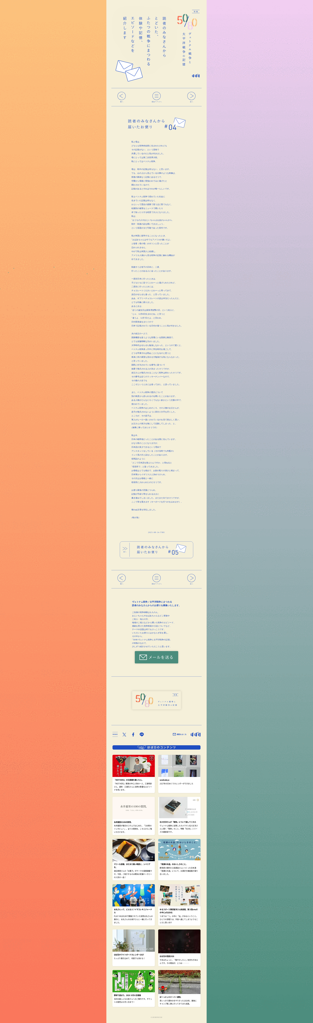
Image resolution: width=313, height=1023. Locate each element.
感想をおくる (181, 734)
